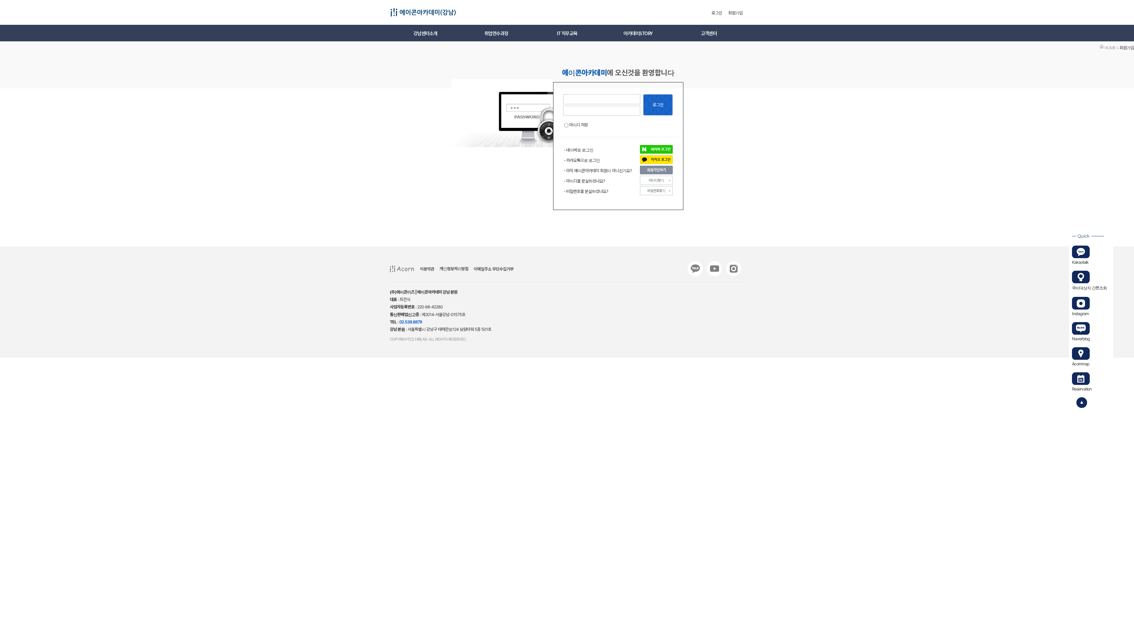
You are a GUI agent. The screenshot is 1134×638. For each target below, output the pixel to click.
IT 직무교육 (567, 33)
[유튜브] (714, 268)
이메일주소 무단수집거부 (494, 268)
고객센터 (709, 33)
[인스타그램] (733, 268)
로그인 (716, 12)
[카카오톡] (695, 268)
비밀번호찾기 (656, 190)
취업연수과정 (496, 33)
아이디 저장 (578, 124)
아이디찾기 (656, 180)
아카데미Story (637, 33)
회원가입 (735, 12)
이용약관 (427, 268)
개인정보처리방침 (453, 268)
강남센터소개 (425, 33)
